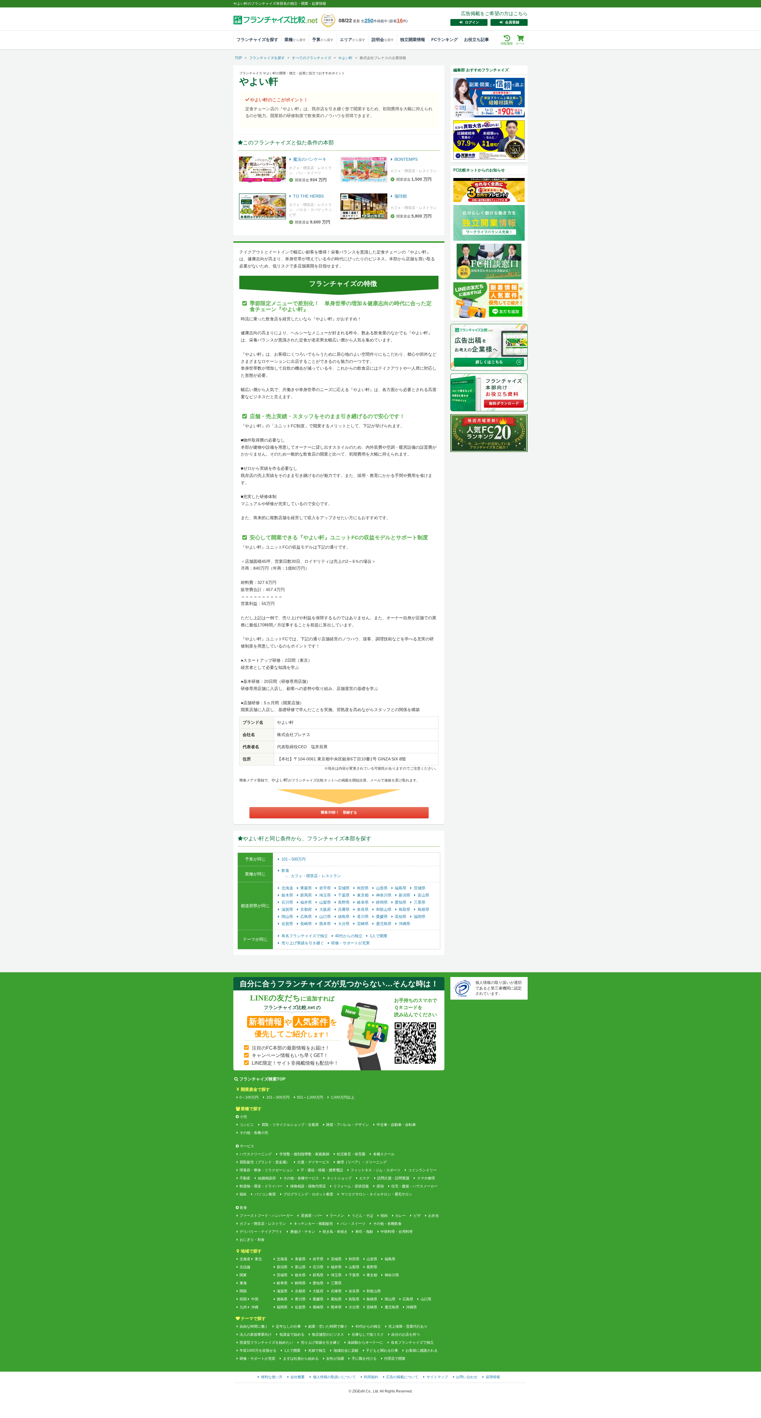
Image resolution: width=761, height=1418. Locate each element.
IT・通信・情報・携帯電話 (322, 1170)
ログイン (472, 22)
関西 (243, 1291)
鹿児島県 (384, 923)
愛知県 (401, 902)
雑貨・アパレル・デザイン (347, 1125)
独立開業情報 (412, 39)
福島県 (401, 888)
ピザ (416, 1216)
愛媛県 (382, 916)
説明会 (383, 39)
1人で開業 (378, 936)
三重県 (419, 902)
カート (520, 43)
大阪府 (325, 909)
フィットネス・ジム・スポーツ (375, 1170)
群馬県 (306, 895)
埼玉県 (325, 895)
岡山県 (288, 916)
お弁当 (433, 1216)
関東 (243, 1275)
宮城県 (344, 888)
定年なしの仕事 (288, 1326)
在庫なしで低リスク (367, 1334)
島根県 (423, 909)
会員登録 (512, 22)
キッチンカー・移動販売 (313, 1224)
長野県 (344, 902)
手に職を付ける (364, 1358)
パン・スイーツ (352, 1224)
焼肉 (384, 1216)
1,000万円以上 (342, 1097)
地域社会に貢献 (346, 1350)
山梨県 (325, 902)
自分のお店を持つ (405, 1334)
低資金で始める (291, 1334)
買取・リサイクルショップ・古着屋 (290, 1125)
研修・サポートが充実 (350, 943)
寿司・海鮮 (364, 1232)
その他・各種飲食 (387, 1224)
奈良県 (363, 909)
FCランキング (444, 39)
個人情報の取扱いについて (334, 1377)
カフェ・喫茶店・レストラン (316, 876)
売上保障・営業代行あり (407, 1326)
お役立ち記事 (476, 39)
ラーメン (337, 1216)
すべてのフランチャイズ (311, 58)
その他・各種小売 (254, 1133)
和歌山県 (384, 909)
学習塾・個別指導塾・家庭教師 (304, 1154)
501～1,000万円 (310, 1097)
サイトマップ (437, 1377)
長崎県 (306, 923)
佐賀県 (288, 923)
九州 (243, 1307)
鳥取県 (405, 909)
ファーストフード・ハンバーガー (266, 1216)
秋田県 (363, 888)
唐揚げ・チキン (302, 1232)
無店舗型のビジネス (328, 1334)
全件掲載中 (374, 21)
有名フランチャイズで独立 (305, 936)
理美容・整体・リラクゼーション (266, 1170)
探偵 (380, 1186)
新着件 (398, 21)
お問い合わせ (466, 1377)
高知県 (401, 916)
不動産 (245, 1178)
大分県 (344, 923)
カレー (400, 1216)
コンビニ (247, 1125)
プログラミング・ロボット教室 (308, 1194)
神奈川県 (384, 895)
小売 (243, 1117)
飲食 (285, 870)
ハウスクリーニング (256, 1154)
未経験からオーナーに (365, 1342)
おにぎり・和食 (252, 1240)
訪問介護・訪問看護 (393, 1178)
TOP (238, 58)
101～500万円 (294, 859)
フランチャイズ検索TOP (262, 1079)
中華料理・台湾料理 (396, 1232)
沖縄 (254, 1307)
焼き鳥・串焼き (335, 1232)
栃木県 (288, 895)
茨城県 (419, 888)
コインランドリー (422, 1170)
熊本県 (325, 923)
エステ (364, 1178)
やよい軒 (345, 58)
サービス (247, 1146)
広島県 (306, 916)
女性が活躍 (335, 1358)
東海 (243, 1283)
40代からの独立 (349, 936)
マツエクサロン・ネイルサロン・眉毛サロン (376, 1194)
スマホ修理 (426, 1178)
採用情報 (493, 1377)
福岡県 (419, 916)
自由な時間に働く (254, 1326)
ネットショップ (339, 1178)
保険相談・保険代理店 (308, 1186)
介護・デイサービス (313, 1162)
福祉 (243, 1194)
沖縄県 (404, 923)
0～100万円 (249, 1097)
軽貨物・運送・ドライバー (261, 1186)
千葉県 (344, 895)
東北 (258, 1259)
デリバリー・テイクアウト (261, 1232)
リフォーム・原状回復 (351, 1186)
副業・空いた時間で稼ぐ (328, 1326)
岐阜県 (363, 902)
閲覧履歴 (507, 43)
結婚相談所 (267, 1178)
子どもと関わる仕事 (382, 1350)
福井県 (306, 902)
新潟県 (405, 895)
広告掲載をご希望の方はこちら (494, 13)
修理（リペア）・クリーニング (362, 1162)
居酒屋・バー (311, 1216)
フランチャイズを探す (257, 39)
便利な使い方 (271, 1377)
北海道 (288, 888)
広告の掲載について (402, 1377)
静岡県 (382, 902)
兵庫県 (344, 909)
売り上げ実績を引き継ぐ (303, 943)
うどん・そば (362, 1216)
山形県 (382, 888)
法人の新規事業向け (256, 1334)
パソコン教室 (265, 1194)
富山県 (423, 895)
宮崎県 (363, 923)
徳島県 (344, 916)
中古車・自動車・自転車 (396, 1125)
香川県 (363, 916)
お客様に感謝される (421, 1350)
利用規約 (371, 1377)
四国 (243, 1299)
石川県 (288, 902)
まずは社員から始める (300, 1358)
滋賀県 (288, 909)
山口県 (325, 916)
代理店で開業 (394, 1358)
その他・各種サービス (301, 1178)
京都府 (306, 909)
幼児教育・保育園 (351, 1154)
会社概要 (297, 1377)
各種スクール (383, 1154)
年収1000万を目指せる (258, 1350)
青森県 (306, 888)
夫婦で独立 (317, 1350)
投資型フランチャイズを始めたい (266, 1342)
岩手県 (325, 888)
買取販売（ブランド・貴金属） (265, 1162)
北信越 (245, 1267)
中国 (254, 1299)
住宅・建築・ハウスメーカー (414, 1186)
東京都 (363, 895)
